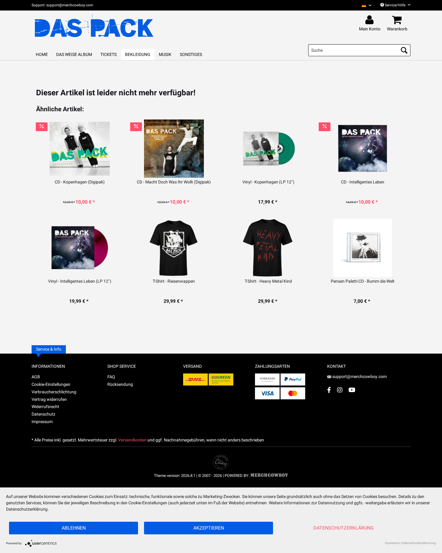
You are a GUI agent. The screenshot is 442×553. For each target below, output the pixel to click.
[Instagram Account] (339, 390)
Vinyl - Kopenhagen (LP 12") (268, 182)
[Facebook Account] (329, 390)
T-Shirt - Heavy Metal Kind (268, 281)
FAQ (111, 377)
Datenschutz (43, 414)
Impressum (42, 422)
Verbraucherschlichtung (54, 392)
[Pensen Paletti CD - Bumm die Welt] (362, 248)
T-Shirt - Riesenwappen (174, 281)
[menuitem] (364, 5)
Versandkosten (132, 440)
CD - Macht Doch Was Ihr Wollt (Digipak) (174, 182)
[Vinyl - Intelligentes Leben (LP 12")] (79, 248)
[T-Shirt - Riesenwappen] (174, 248)
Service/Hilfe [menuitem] (395, 5)
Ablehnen (74, 528)
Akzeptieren (208, 528)
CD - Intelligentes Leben (362, 182)
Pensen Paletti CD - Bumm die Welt (362, 281)
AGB (36, 377)
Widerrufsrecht (45, 407)
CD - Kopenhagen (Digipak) (80, 182)
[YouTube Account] (351, 390)
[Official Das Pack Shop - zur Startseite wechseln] (94, 25)
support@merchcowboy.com (359, 376)
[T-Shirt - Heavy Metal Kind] (268, 248)
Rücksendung (120, 384)
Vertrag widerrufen (49, 399)
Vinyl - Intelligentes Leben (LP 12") (79, 281)
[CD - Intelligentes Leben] (362, 148)
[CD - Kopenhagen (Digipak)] (79, 148)
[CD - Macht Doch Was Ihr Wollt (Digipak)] (174, 148)
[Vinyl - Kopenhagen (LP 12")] (268, 148)
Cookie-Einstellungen (51, 384)
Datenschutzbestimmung (419, 543)
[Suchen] (404, 50)
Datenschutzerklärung (343, 528)
